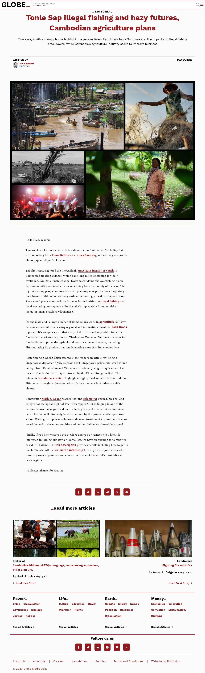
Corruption (158, 609)
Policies (101, 661)
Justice (17, 615)
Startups (156, 615)
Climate (110, 603)
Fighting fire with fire (177, 563)
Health (92, 603)
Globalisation (31, 603)
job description (66, 445)
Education (78, 603)
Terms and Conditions (128, 661)
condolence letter (51, 378)
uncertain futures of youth (96, 270)
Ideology (36, 609)
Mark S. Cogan (51, 399)
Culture (63, 603)
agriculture (107, 322)
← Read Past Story (24, 583)
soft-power (90, 399)
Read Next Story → (180, 583)
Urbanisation (113, 615)
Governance (20, 609)
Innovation (175, 603)
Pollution (111, 609)
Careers (58, 661)
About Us (19, 661)
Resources (126, 609)
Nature (134, 603)
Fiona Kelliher (61, 255)
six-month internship (68, 450)
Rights (79, 609)
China (16, 603)
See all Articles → (24, 626)
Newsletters (80, 661)
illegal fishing (110, 301)
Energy (122, 603)
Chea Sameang (87, 255)
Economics (158, 603)
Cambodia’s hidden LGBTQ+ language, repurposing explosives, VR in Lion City (56, 565)
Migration (65, 609)
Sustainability (177, 609)
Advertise (39, 661)
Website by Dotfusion (165, 661)
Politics (30, 615)
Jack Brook (26, 63)
